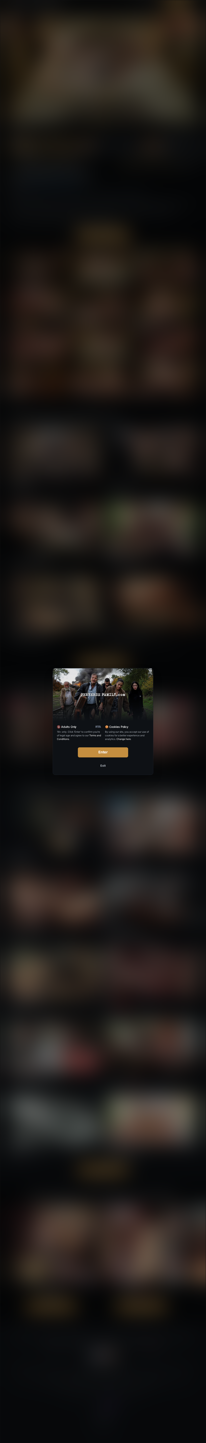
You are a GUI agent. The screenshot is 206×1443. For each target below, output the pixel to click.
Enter (103, 752)
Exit (103, 765)
